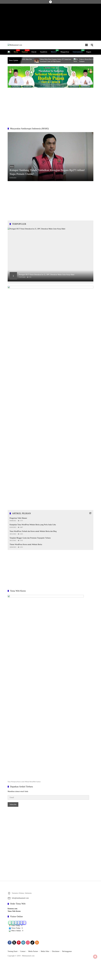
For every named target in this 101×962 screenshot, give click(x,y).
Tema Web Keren (14, 911)
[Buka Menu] (86, 44)
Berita (12, 166)
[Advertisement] (50, 22)
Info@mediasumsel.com (20, 898)
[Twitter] (14, 943)
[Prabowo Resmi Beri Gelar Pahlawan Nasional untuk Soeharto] (62, 60)
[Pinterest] (19, 943)
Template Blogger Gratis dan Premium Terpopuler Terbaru (30, 538)
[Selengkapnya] (90, 513)
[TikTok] (32, 943)
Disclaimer (55, 951)
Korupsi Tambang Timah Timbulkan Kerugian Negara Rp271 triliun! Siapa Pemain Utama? (47, 172)
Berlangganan (67, 951)
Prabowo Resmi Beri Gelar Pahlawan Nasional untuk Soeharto (81, 60)
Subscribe (13, 804)
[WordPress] (23, 943)
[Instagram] (28, 943)
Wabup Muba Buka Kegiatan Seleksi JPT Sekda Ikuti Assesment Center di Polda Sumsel (42, 60)
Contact (22, 951)
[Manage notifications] (95, 957)
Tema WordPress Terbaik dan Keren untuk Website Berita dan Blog (33, 531)
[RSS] (37, 943)
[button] (91, 44)
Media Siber (45, 951)
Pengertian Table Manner (18, 518)
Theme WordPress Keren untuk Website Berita (26, 544)
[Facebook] (10, 943)
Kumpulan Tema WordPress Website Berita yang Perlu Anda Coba (33, 525)
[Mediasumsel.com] (15, 45)
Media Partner (33, 951)
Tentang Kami (12, 951)
